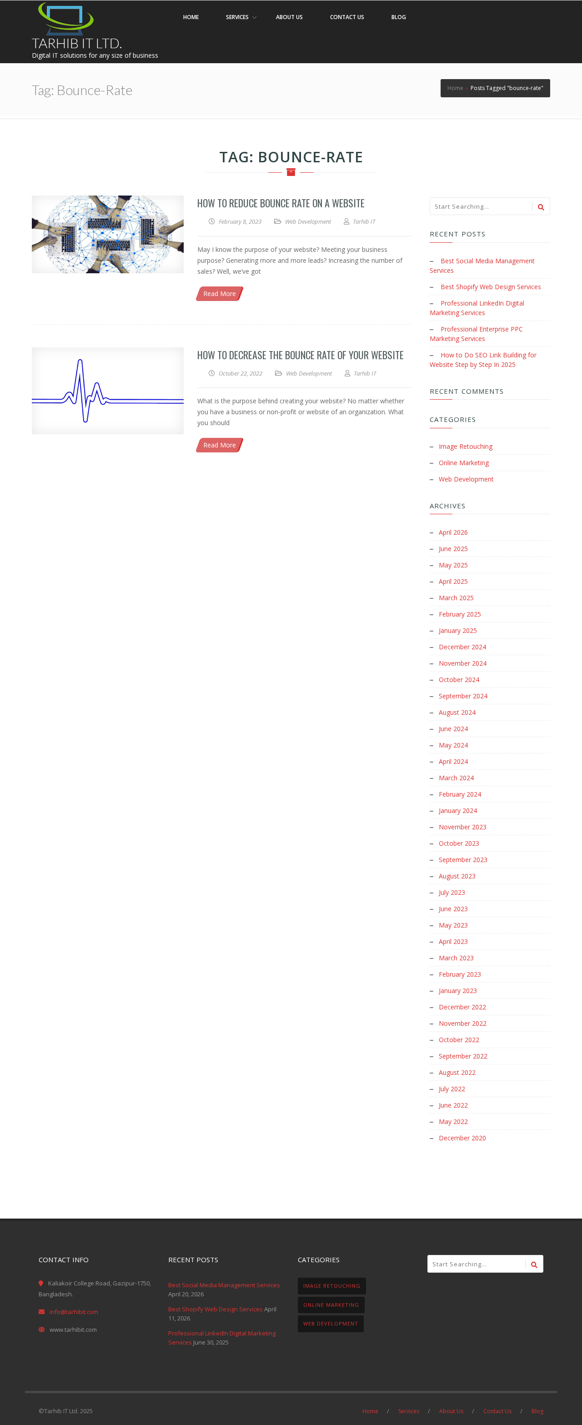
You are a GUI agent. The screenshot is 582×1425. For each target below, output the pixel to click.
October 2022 (459, 1039)
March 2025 (456, 597)
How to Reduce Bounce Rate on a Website (281, 203)
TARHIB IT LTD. (77, 43)
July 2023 (452, 892)
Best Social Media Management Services (224, 1285)
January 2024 (458, 810)
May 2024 (453, 745)
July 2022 (452, 1088)
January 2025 (458, 630)
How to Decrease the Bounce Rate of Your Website (300, 354)
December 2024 (462, 646)
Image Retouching (465, 446)
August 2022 (457, 1072)
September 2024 (463, 696)
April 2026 (453, 532)
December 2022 (462, 1007)
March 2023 (456, 957)
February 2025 (460, 614)
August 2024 (457, 712)
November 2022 (463, 1023)
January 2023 (458, 990)
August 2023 (457, 876)
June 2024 (453, 728)
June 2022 (453, 1105)
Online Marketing (464, 462)
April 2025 (453, 581)
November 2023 (463, 827)
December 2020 (462, 1138)
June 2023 (453, 908)
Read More (219, 293)
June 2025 (453, 548)
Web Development (308, 221)
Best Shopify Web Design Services (491, 286)
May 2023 (453, 925)
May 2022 (453, 1121)
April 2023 (453, 941)
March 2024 (456, 777)
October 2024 (459, 679)
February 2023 (460, 974)
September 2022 (463, 1056)
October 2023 (459, 843)
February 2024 (460, 794)
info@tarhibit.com (74, 1312)
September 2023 (463, 859)
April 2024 (453, 761)
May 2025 (453, 565)
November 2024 (463, 663)
